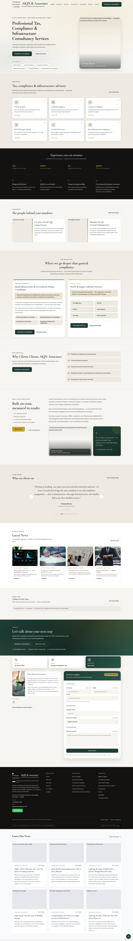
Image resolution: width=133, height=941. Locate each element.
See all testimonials (113, 477)
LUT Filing (75, 315)
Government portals (95, 325)
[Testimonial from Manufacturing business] (63, 513)
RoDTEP (99, 303)
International (74, 4)
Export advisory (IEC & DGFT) (106, 785)
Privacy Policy (104, 819)
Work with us (18, 429)
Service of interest (92, 717)
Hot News (41, 864)
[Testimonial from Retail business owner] (67, 513)
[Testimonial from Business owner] (70, 513)
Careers (90, 4)
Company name (70, 709)
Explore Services (41, 53)
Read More (17, 577)
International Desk (103, 797)
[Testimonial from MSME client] (77, 513)
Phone (68, 693)
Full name (78, 687)
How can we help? (92, 730)
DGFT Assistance (101, 315)
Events (100, 791)
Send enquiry (92, 750)
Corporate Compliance (42, 65)
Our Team (48, 782)
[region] (66, 498)
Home (52, 4)
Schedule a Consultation (111, 4)
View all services (114, 92)
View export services (79, 325)
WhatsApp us (17, 809)
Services (66, 4)
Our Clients (49, 788)
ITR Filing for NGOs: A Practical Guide (79, 569)
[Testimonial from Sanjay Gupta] (58, 513)
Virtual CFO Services (33, 68)
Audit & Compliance (29, 65)
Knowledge (83, 4)
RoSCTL (75, 309)
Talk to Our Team (41, 332)
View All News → (115, 836)
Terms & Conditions (115, 819)
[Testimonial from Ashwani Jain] (59, 513)
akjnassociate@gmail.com (19, 804)
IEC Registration (77, 303)
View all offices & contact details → (22, 706)
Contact (96, 4)
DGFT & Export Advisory (19, 68)
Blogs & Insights (102, 776)
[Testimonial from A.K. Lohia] (55, 513)
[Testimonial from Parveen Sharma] (61, 513)
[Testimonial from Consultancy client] (68, 513)
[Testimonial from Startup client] (73, 513)
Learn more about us (34, 430)
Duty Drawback (101, 309)
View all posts (114, 540)
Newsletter (101, 794)
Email (105, 687)
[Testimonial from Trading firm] (71, 513)
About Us (48, 779)
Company (59, 4)
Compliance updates (104, 779)
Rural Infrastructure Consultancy (50, 68)
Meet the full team (113, 212)
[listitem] (13, 701)
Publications (101, 788)
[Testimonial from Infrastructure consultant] (74, 513)
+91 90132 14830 (17, 800)
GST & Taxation (17, 65)
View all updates (114, 600)
